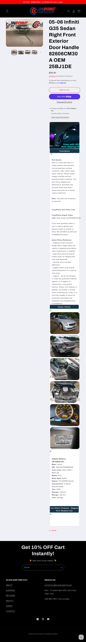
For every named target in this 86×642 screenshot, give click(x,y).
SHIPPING (10, 590)
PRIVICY (10, 601)
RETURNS (10, 596)
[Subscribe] (61, 567)
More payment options (64, 102)
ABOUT (9, 585)
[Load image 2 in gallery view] (21, 52)
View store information (60, 117)
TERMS (9, 606)
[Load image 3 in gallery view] (27, 52)
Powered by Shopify (51, 634)
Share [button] (54, 530)
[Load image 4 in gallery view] (34, 52)
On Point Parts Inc (39, 634)
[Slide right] (40, 52)
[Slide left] (8, 52)
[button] (7, 11)
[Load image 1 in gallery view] (14, 52)
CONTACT (10, 611)
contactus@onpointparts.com (58, 585)
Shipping (52, 76)
